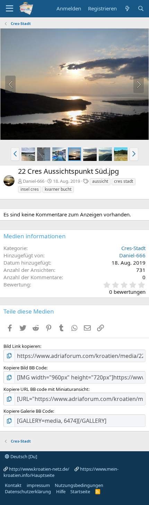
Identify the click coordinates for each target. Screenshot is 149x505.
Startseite (80, 491)
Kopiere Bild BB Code (24, 368)
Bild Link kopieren (21, 346)
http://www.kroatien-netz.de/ (39, 469)
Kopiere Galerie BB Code (28, 411)
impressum (38, 485)
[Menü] (9, 8)
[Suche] (141, 8)
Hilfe (60, 491)
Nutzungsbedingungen (79, 485)
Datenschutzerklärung (28, 491)
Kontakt (13, 485)
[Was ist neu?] (127, 8)
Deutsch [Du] (23, 456)
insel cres (29, 189)
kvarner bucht (58, 189)
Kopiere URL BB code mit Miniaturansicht (45, 389)
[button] (15, 154)
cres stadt (123, 181)
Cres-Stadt (133, 248)
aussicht (100, 181)
